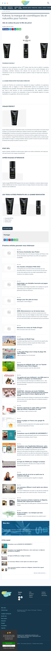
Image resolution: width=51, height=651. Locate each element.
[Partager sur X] (10, 29)
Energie (49, 7)
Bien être (1, 8)
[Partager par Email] (20, 29)
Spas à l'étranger (32, 610)
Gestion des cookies (38, 643)
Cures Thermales (21, 611)
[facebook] (3, 3)
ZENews (44, 7)
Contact (43, 592)
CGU (30, 592)
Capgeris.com (20, 635)
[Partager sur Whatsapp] (18, 29)
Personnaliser (9, 645)
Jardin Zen (16, 8)
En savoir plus (7, 228)
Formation (34, 7)
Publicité (44, 593)
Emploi (29, 7)
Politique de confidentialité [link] (8, 648)
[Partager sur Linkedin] (15, 29)
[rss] (7, 3)
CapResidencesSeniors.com (31, 635)
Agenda (40, 7)
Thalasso (39, 610)
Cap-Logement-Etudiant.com (24, 636)
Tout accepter (8, 643)
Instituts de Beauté (10, 8)
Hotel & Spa (5, 8)
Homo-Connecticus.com (23, 637)
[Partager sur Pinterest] (13, 29)
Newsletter (44, 595)
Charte (31, 597)
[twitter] (5, 3)
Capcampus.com (36, 636)
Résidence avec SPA (22, 610)
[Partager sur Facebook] (5, 240)
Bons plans (20, 8)
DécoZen (25, 7)
